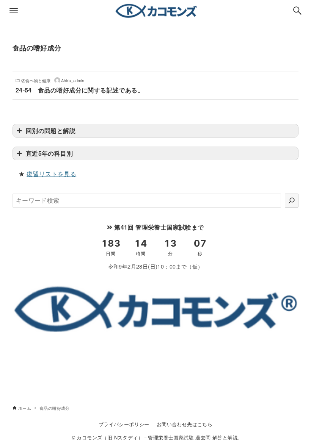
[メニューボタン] (13, 10)
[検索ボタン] (297, 10)
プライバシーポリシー (124, 424)
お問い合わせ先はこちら (184, 424)
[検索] (291, 200)
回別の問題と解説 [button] (50, 130)
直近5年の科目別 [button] (49, 153)
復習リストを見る (51, 173)
